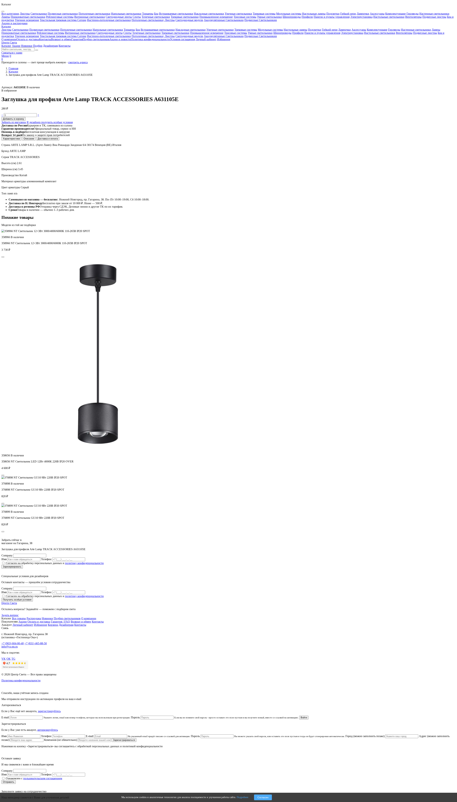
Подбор (37, 45)
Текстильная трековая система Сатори (63, 36)
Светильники (20, 29)
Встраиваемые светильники (158, 29)
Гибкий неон (330, 29)
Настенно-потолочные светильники (109, 36)
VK (3, 658)
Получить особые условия (17, 599)
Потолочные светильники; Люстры (153, 36)
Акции (16, 45)
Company (6, 555)
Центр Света (9, 42)
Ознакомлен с (34, 778)
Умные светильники (260, 32)
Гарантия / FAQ (60, 621)
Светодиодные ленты (109, 32)
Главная (13, 68)
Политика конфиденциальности (150, 39)
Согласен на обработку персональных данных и (55, 563)
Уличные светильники (220, 29)
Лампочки (344, 29)
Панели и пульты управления (322, 32)
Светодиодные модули (189, 36)
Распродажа (34, 618)
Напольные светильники (108, 29)
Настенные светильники (416, 29)
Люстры (6, 29)
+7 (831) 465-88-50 (35, 643)
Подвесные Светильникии (260, 36)
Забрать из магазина (13, 122)
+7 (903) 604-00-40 (12, 643)
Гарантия (77, 39)
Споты (127, 32)
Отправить (8, 782)
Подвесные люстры (425, 32)
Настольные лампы (295, 29)
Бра (138, 29)
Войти (304, 717)
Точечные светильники (146, 32)
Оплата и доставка (27, 39)
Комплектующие (377, 29)
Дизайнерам (50, 45)
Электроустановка (352, 32)
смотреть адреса (78, 62)
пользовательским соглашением (42, 778)
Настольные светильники (379, 32)
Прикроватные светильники (18, 32)
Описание (29, 138)
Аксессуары (358, 29)
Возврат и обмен (61, 39)
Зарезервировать (12, 566)
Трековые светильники (175, 32)
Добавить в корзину (13, 119)
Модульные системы (270, 29)
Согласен (262, 797)
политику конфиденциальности (84, 563)
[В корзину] (2, 257)
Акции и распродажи (14, 23)
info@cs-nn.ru (9, 646)
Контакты (45, 39)
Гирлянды (394, 29)
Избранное (223, 39)
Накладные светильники (190, 29)
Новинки (26, 45)
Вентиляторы (404, 32)
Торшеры (129, 29)
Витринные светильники (80, 32)
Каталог (6, 26)
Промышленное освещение (207, 32)
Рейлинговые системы (50, 32)
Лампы (436, 29)
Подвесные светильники (44, 29)
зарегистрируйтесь (49, 711)
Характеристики (11, 138)
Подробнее (242, 797)
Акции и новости (120, 39)
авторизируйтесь (47, 729)
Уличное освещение (27, 36)
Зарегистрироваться (124, 740)
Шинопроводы (282, 32)
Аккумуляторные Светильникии (224, 36)
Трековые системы (245, 29)
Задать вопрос (10, 615)
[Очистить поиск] (36, 50)
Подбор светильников (96, 39)
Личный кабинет (206, 39)
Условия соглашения (182, 39)
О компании (8, 39)
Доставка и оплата (48, 138)
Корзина (53, 624)
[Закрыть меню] (2, 11)
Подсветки (314, 29)
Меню (5, 55)
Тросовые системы (235, 32)
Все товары (19, 618)
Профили (298, 32)
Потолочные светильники (76, 29)
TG (13, 658)
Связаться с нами (11, 52)
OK (8, 658)
